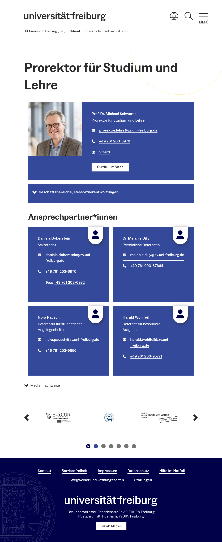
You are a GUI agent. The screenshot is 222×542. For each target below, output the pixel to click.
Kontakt (44, 470)
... (62, 31)
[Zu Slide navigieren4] (118, 446)
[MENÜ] (203, 16)
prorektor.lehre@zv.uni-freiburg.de (128, 130)
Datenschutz (138, 470)
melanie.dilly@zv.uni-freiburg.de (157, 254)
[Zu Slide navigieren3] (111, 446)
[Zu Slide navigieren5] (126, 446)
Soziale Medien (111, 526)
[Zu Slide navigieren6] (134, 446)
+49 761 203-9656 (60, 350)
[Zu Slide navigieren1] (96, 446)
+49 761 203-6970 (114, 141)
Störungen (143, 480)
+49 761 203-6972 (69, 282)
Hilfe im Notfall (172, 470)
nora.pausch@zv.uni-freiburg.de (72, 339)
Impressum (107, 470)
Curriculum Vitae (110, 167)
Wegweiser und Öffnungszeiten (97, 480)
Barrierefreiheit (74, 470)
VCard (104, 152)
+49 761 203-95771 (146, 356)
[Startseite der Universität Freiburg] (65, 16)
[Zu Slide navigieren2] (103, 446)
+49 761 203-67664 (146, 265)
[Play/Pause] (88, 446)
